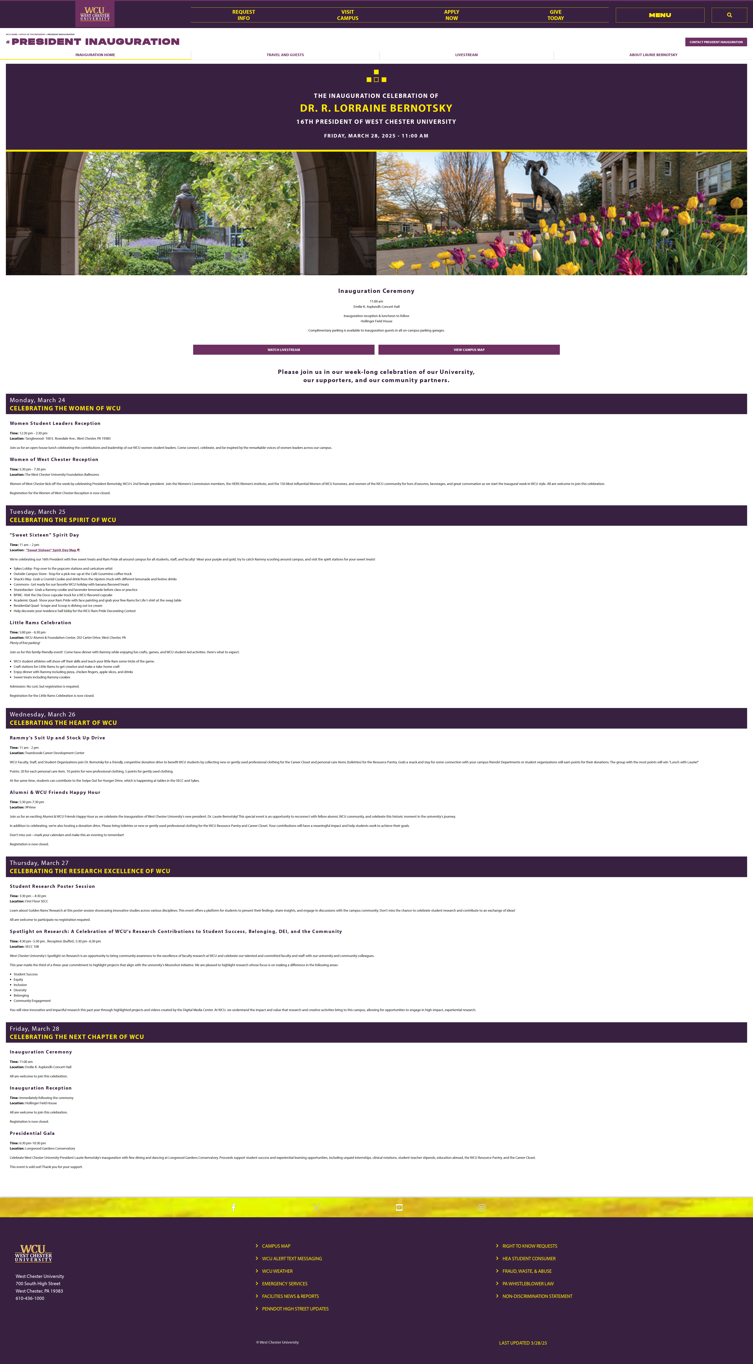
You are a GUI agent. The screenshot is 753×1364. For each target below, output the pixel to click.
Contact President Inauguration (716, 42)
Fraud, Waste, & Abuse (527, 1271)
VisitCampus (347, 15)
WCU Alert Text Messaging (292, 1258)
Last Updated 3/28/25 (523, 1343)
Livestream (466, 54)
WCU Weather (277, 1271)
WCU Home (11, 34)
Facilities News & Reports (290, 1296)
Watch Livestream (284, 349)
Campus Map (276, 1246)
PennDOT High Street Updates (295, 1309)
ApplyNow (451, 15)
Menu (660, 15)
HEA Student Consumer (529, 1258)
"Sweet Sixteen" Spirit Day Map (51, 550)
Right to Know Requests (530, 1246)
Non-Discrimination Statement (537, 1296)
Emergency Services (284, 1283)
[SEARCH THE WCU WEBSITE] (729, 15)
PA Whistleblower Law (528, 1283)
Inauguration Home (95, 54)
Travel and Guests (285, 54)
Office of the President (32, 34)
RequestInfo (243, 15)
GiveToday (555, 15)
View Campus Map (469, 349)
